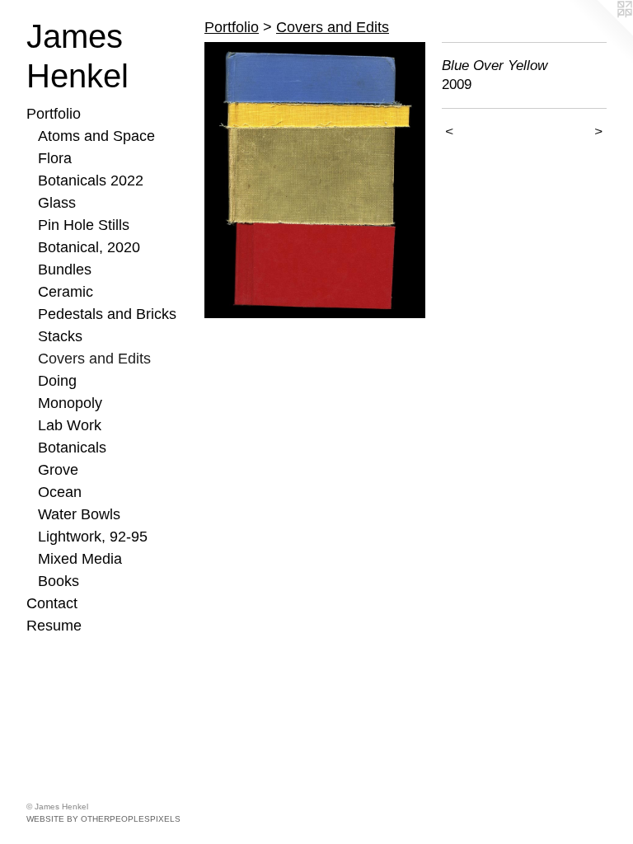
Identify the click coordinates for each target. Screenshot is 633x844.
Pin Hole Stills (83, 225)
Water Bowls (79, 514)
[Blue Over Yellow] (314, 180)
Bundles (64, 269)
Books (58, 581)
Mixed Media (80, 559)
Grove (58, 470)
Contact (51, 603)
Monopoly (70, 403)
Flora (55, 158)
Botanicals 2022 (90, 180)
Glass (57, 203)
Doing (57, 381)
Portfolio (53, 114)
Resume (54, 625)
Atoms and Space (96, 136)
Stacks (60, 336)
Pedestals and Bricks (107, 314)
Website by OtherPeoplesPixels (103, 818)
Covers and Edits (94, 358)
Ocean (60, 492)
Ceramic (65, 292)
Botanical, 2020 (89, 247)
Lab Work (69, 425)
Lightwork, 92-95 (93, 536)
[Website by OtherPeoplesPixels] (600, 33)
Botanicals (72, 447)
